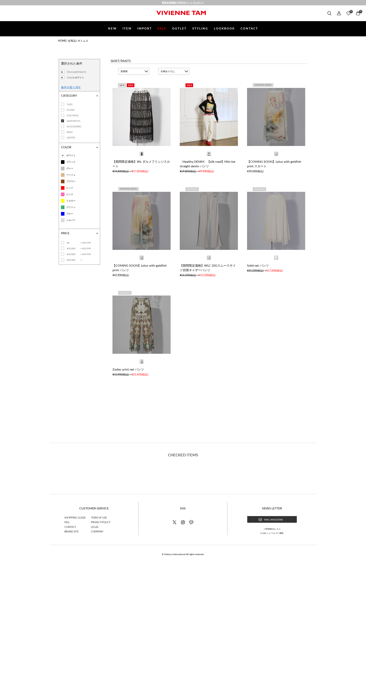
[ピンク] (63, 194)
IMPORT (144, 28)
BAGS (70, 132)
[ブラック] (63, 162)
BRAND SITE (71, 532)
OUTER (70, 110)
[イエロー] (63, 201)
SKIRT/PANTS (73, 121)
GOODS (71, 137)
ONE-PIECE (73, 115)
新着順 (124, 71)
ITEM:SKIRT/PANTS (76, 72)
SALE (161, 28)
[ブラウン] (63, 181)
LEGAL (95, 527)
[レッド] (63, 188)
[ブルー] (63, 214)
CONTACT (249, 28)
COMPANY (97, 532)
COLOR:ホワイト (75, 77)
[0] (348, 13)
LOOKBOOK (224, 28)
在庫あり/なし (168, 71)
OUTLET (179, 28)
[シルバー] (63, 220)
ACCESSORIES (74, 126)
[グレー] (63, 169)
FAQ (66, 522)
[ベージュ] (63, 175)
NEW (112, 28)
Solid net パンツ (258, 265)
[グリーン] (63, 207)
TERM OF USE (99, 518)
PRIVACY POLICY (100, 522)
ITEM (127, 28)
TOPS (69, 104)
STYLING (200, 28)
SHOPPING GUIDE (75, 518)
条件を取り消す (71, 87)
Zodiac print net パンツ (128, 369)
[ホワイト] (63, 156)
